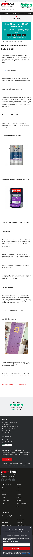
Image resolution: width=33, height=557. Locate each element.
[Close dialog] (30, 528)
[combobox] (16, 9)
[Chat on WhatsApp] (7, 445)
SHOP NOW (16, 31)
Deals (17, 506)
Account (17, 13)
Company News (20, 519)
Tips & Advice (5, 500)
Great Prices (16, 18)
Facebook (2, 479)
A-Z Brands (19, 488)
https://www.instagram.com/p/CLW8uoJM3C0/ (14, 384)
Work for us (19, 522)
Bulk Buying (5, 522)
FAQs (3, 497)
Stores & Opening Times (8, 516)
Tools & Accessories (21, 503)
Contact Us (4, 488)
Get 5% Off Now (16, 549)
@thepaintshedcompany (24, 375)
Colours (4, 503)
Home (2, 41)
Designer (18, 500)
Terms (29, 553)
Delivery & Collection (7, 491)
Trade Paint (19, 491)
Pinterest (13, 479)
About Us (18, 516)
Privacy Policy (24, 553)
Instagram (6, 479)
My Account (5, 519)
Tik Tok (9, 479)
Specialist (18, 497)
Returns (4, 494)
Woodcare (18, 494)
